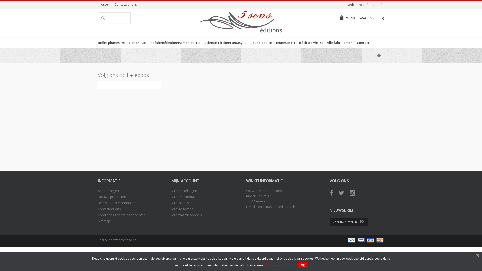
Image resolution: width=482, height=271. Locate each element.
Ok (303, 265)
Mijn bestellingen (184, 191)
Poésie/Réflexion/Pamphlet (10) (175, 42)
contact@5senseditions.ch (275, 207)
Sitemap (104, 221)
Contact (363, 42)
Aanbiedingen (108, 191)
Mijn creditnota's (183, 197)
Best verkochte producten (117, 203)
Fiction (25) (137, 42)
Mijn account (185, 181)
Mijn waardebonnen (186, 215)
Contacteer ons (126, 4)
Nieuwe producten (112, 197)
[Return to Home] (378, 56)
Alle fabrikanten (340, 42)
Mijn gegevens (182, 209)
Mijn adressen (182, 203)
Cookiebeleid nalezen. (280, 265)
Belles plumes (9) (111, 42)
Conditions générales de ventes (121, 215)
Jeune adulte (262, 42)
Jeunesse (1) (285, 42)
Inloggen (104, 4)
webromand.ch (125, 240)
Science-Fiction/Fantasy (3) (225, 42)
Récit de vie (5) (311, 42)
